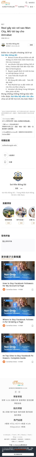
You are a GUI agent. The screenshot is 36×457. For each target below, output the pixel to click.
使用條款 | (21, 439)
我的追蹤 (29, 412)
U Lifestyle (7, 435)
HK (19, 435)
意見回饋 (30, 400)
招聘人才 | (15, 441)
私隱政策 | (28, 439)
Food (30, 435)
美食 (20, 126)
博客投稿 (17, 403)
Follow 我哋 (6, 134)
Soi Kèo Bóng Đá (12, 44)
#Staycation (15, 427)
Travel (15, 435)
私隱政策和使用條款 (20, 449)
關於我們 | (7, 439)
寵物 (29, 126)
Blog (15, 437)
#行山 (12, 423)
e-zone (20, 437)
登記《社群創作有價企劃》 (22, 121)
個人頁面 (6, 412)
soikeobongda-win (9, 145)
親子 (2, 24)
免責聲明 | (14, 439)
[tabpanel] (18, 11)
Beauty (24, 435)
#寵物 (7, 423)
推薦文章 (14, 400)
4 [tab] (22, 13)
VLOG (8, 400)
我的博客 (17, 415)
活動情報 (10, 129)
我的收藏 (21, 412)
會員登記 (32, 3)
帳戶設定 (13, 412)
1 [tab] (14, 13)
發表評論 (7, 241)
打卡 (11, 126)
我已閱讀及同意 (18, 454)
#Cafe (28, 423)
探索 (3, 400)
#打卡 (17, 423)
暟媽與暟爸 (8, 220)
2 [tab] (17, 13)
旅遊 (16, 126)
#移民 (23, 427)
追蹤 (31, 45)
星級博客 (22, 400)
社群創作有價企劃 (8, 7)
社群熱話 (21, 7)
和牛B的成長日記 (21, 220)
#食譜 (23, 423)
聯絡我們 (21, 441)
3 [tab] (19, 13)
